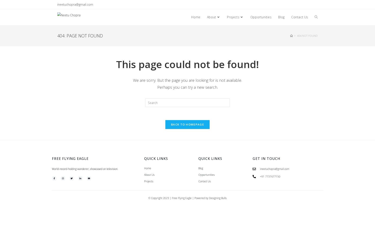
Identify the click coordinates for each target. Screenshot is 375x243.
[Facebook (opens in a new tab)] (301, 4)
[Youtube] (89, 178)
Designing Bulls (218, 198)
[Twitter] (71, 178)
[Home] (291, 36)
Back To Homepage (187, 124)
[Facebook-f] (54, 178)
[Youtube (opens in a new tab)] (316, 4)
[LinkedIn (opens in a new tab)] (311, 4)
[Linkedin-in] (80, 178)
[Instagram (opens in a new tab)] (306, 4)
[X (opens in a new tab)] (296, 4)
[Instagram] (63, 178)
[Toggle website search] (316, 17)
